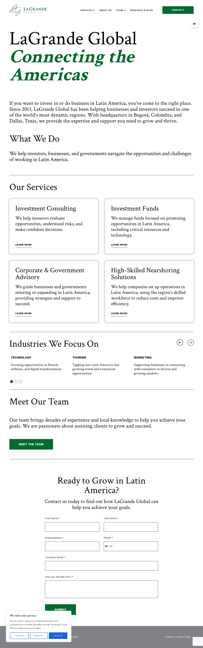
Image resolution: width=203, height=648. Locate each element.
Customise (19, 635)
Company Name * (55, 557)
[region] (38, 626)
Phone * (108, 537)
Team (119, 10)
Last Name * (111, 518)
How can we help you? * (59, 576)
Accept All (58, 635)
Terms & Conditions (178, 636)
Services (86, 10)
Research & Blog (141, 10)
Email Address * (54, 537)
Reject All (39, 635)
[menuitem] (194, 23)
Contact (178, 9)
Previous (180, 342)
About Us (105, 10)
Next (190, 342)
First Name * (52, 518)
